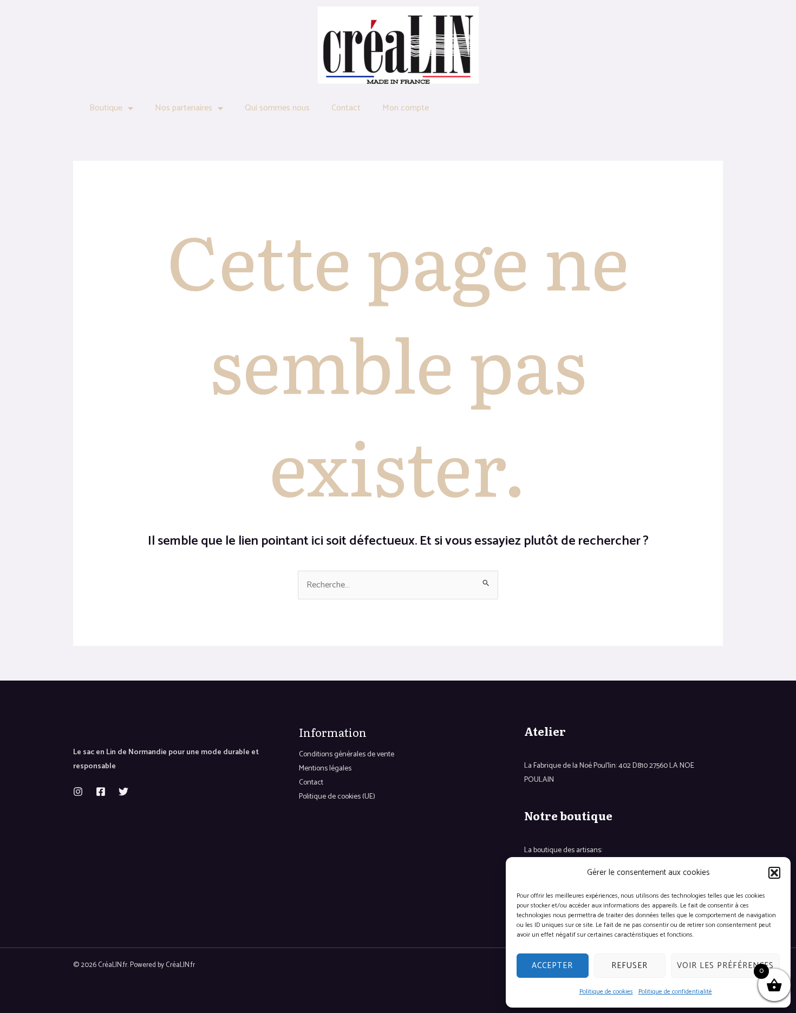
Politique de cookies (606, 991)
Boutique (105, 108)
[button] (774, 872)
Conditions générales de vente (346, 754)
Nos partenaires (183, 108)
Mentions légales (325, 768)
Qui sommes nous (277, 108)
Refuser (629, 965)
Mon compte (405, 108)
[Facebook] (101, 791)
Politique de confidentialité (675, 991)
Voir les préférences (725, 965)
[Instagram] (78, 791)
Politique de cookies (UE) (337, 796)
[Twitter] (123, 791)
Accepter (552, 965)
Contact (346, 108)
